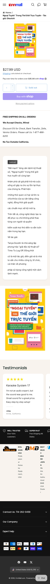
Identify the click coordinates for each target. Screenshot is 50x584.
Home (8, 12)
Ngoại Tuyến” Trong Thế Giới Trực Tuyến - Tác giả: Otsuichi (24, 17)
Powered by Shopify (33, 578)
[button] (4, 5)
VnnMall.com (20, 578)
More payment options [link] (25, 103)
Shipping (6, 73)
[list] (25, 396)
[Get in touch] (39, 5)
